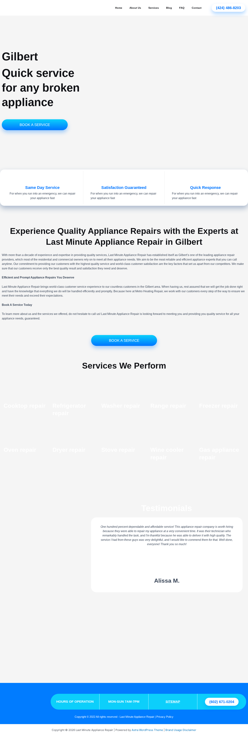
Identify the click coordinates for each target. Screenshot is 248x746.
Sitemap (173, 701)
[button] (92, 555)
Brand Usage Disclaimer (180, 730)
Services (153, 7)
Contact (197, 7)
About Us (135, 7)
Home (118, 7)
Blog (169, 7)
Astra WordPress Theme (147, 730)
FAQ (181, 7)
